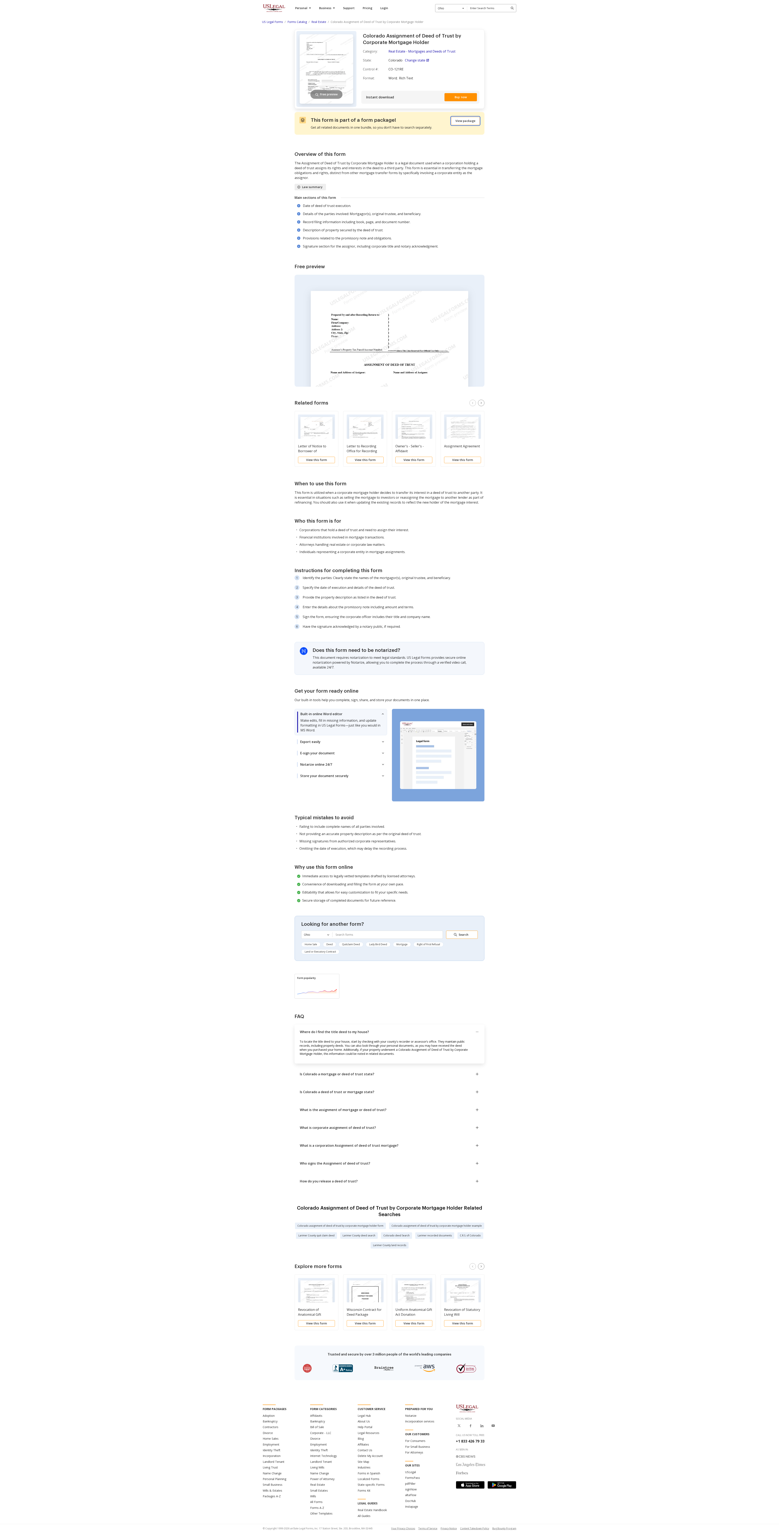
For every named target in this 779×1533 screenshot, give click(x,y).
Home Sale (311, 944)
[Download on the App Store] (470, 1485)
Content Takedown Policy (474, 1528)
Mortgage (402, 944)
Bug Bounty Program (504, 1528)
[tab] (341, 722)
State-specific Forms (371, 1485)
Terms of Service (427, 1528)
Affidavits (316, 1416)
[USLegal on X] (459, 1425)
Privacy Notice (449, 1528)
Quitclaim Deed (351, 944)
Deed (329, 944)
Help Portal (365, 1427)
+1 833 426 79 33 (470, 1441)
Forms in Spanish (369, 1473)
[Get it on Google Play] (501, 1485)
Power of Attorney (322, 1479)
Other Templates (321, 1513)
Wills (313, 1496)
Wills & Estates (272, 1490)
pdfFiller (410, 1484)
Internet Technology (323, 1456)
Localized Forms (368, 1479)
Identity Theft (271, 1450)
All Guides (364, 1516)
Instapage (411, 1506)
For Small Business (417, 1447)
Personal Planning (274, 1479)
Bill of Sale (317, 1427)
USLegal (410, 1472)
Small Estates (319, 1490)
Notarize (410, 1416)
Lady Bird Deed (378, 944)
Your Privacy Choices (403, 1528)
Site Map (363, 1462)
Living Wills (317, 1467)
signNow (411, 1489)
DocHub (410, 1501)
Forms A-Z (317, 1508)
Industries (364, 1467)
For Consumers (415, 1441)
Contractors (270, 1427)
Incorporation (272, 1456)
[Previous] (472, 403)
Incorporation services (419, 1421)
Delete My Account (370, 1456)
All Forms (316, 1502)
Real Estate (317, 1485)
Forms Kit (364, 1490)
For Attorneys (414, 1452)
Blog (361, 1438)
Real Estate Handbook (372, 1510)
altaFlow (410, 1495)
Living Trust (270, 1467)
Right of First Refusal (428, 944)
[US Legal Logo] (467, 1408)
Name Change (272, 1473)
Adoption (269, 1416)
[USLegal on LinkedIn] (482, 1425)
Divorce (268, 1433)
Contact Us (365, 1450)
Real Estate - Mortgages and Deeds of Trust (421, 51)
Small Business (272, 1485)
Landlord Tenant (273, 1462)
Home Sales (271, 1438)
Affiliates (363, 1444)
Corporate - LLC (320, 1433)
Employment (271, 1444)
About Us (364, 1421)
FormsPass (412, 1478)
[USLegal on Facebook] (470, 1425)
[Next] (481, 403)
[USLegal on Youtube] (493, 1425)
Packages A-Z (272, 1496)
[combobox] (451, 8)
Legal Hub (364, 1416)
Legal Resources (368, 1433)
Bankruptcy (270, 1421)
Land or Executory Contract (320, 951)
